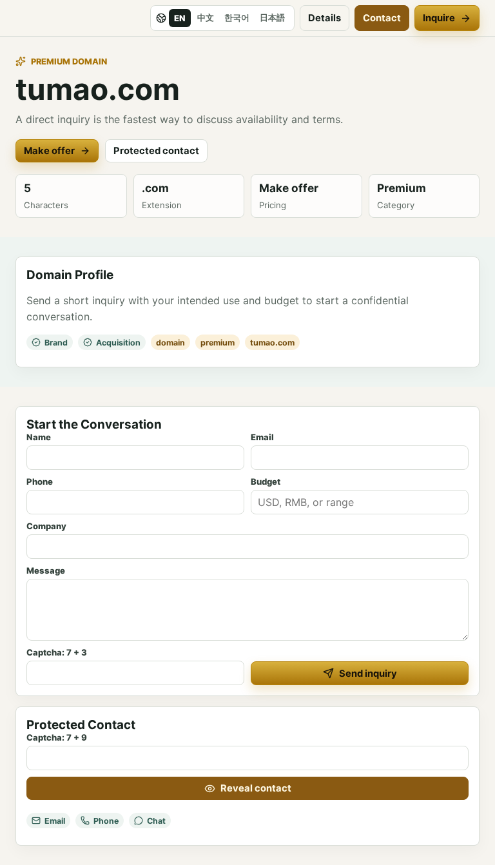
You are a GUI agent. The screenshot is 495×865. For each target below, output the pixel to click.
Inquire (439, 18)
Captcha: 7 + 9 (56, 737)
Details (324, 18)
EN (180, 18)
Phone (39, 481)
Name (38, 437)
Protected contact (156, 151)
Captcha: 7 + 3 (56, 652)
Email (262, 437)
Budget (265, 481)
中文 (205, 17)
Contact (382, 18)
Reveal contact (255, 788)
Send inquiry (368, 673)
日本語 (272, 17)
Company (46, 526)
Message (45, 570)
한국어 (236, 17)
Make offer (49, 151)
